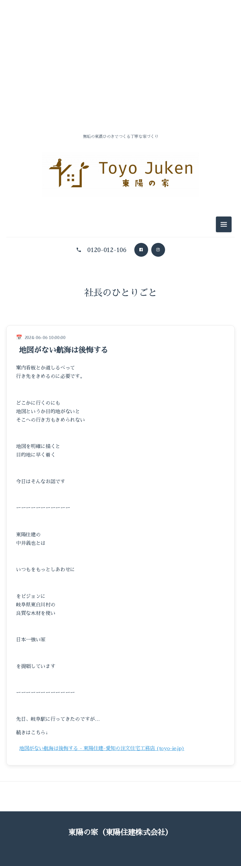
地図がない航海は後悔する (63, 350)
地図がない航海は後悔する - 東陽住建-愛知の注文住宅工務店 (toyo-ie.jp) (101, 748)
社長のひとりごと (120, 293)
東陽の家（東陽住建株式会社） (120, 832)
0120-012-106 (106, 250)
